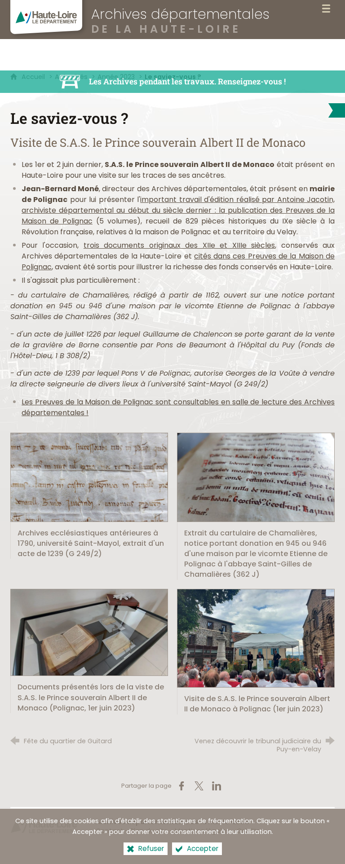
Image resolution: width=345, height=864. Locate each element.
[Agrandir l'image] (89, 477)
